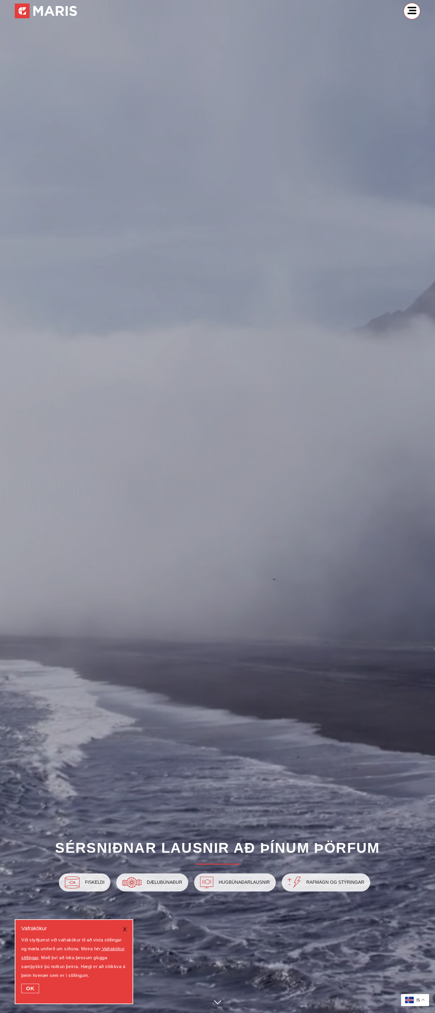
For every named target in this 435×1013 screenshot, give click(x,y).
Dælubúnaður (164, 882)
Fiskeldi (94, 882)
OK (30, 988)
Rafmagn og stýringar (335, 882)
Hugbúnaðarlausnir (244, 882)
